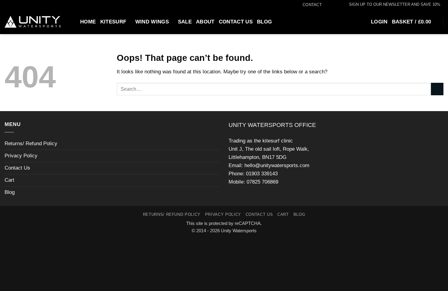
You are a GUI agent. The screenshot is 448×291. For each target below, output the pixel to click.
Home (88, 22)
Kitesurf (113, 22)
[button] (391, 5)
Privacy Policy (21, 156)
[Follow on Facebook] (325, 5)
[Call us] (337, 5)
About (205, 22)
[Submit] (437, 89)
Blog (264, 22)
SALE (185, 22)
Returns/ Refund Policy (31, 143)
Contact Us (236, 22)
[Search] (73, 21)
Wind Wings (152, 22)
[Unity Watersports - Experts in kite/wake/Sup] (33, 22)
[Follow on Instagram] (331, 5)
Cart (9, 180)
